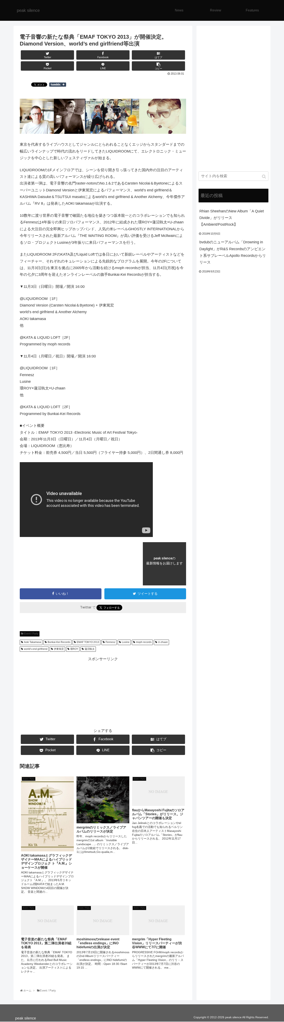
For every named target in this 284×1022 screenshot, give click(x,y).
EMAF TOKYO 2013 (88, 642)
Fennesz (110, 642)
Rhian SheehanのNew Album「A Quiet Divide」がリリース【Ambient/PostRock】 (231, 218)
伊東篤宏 (59, 649)
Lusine (126, 642)
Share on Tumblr (57, 84)
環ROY (74, 649)
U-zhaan (163, 642)
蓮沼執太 (90, 649)
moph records (144, 642)
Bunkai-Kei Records (59, 642)
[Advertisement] (103, 691)
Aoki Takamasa (32, 642)
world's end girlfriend (35, 649)
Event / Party (31, 633)
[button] (264, 176)
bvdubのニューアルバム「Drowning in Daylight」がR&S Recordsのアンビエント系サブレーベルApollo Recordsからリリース (232, 252)
